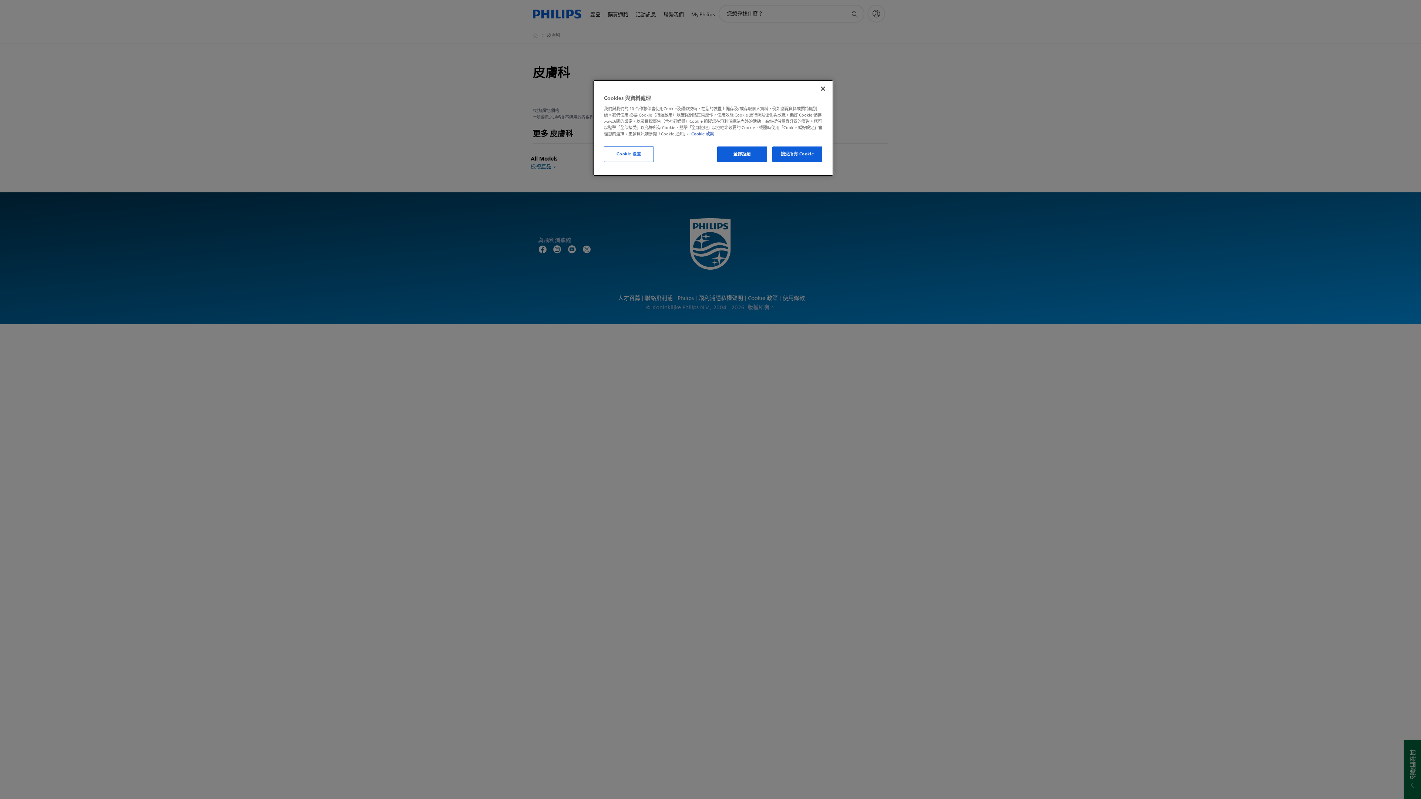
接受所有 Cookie (797, 154)
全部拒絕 (741, 154)
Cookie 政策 (702, 134)
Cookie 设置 (629, 154)
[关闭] (823, 89)
